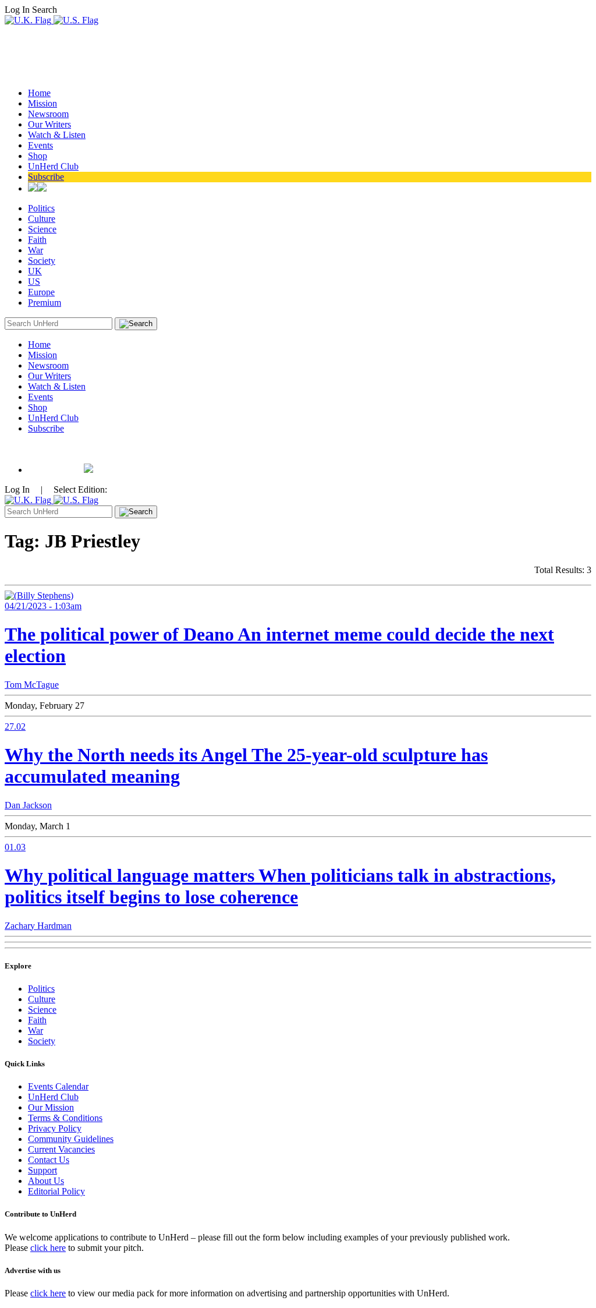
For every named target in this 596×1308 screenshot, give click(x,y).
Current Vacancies (61, 1149)
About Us (46, 1181)
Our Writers (49, 124)
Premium (44, 302)
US (34, 282)
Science (42, 229)
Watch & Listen (57, 135)
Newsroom (48, 114)
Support (42, 1170)
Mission (42, 103)
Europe (41, 292)
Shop (37, 156)
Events (40, 145)
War (35, 250)
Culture (41, 219)
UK (35, 271)
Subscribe (46, 177)
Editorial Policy (56, 1191)
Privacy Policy (54, 1128)
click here (48, 1248)
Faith (37, 240)
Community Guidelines (70, 1139)
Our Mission (51, 1107)
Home (39, 93)
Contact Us (48, 1160)
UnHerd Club (53, 166)
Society (41, 261)
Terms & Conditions (65, 1118)
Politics (41, 208)
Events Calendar (58, 1086)
